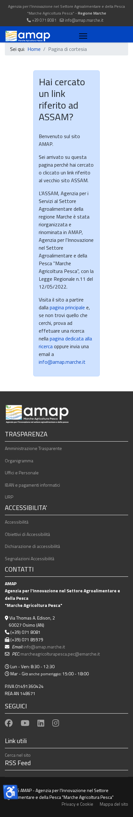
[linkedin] (40, 723)
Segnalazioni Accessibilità (29, 558)
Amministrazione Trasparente (33, 448)
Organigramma (19, 460)
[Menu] (82, 36)
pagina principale (66, 307)
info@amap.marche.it (84, 20)
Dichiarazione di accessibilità (32, 546)
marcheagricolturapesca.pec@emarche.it (60, 653)
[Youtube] (25, 723)
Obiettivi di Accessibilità (27, 534)
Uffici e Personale (22, 472)
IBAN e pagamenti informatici (32, 484)
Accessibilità (16, 521)
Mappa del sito (114, 803)
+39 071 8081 (44, 20)
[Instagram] (55, 723)
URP (9, 496)
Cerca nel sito (18, 755)
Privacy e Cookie (77, 803)
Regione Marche (92, 13)
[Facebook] (9, 723)
